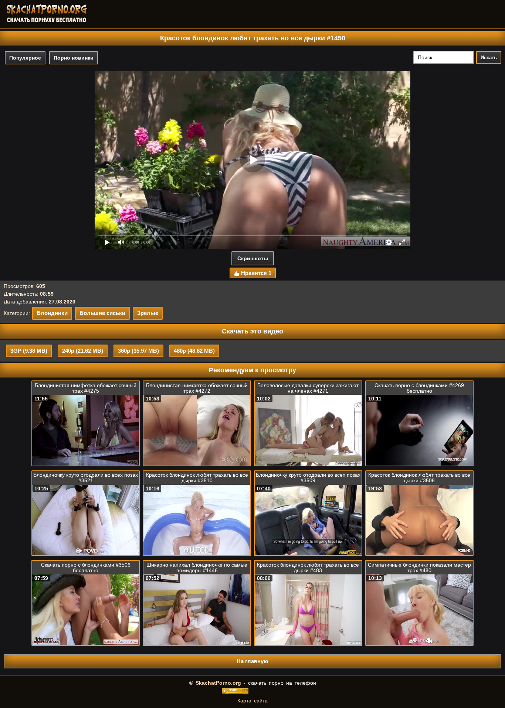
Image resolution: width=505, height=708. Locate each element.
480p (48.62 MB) (194, 351)
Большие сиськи (102, 313)
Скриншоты (252, 258)
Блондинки (52, 313)
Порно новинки (74, 58)
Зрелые (147, 313)
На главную (252, 661)
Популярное (25, 58)
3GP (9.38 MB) (28, 351)
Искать (489, 57)
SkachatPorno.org (218, 683)
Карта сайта (252, 701)
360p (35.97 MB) (138, 351)
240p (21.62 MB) (82, 351)
